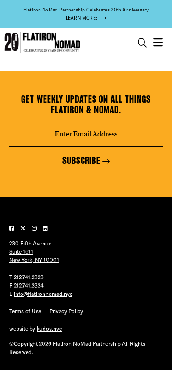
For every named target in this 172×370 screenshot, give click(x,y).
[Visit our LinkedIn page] (45, 228)
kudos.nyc (49, 328)
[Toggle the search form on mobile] (142, 43)
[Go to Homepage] (41, 42)
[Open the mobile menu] (158, 42)
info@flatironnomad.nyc (43, 293)
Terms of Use (25, 311)
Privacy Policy (66, 311)
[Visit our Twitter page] (23, 228)
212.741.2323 (29, 277)
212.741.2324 (29, 285)
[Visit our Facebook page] (12, 228)
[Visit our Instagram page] (35, 228)
